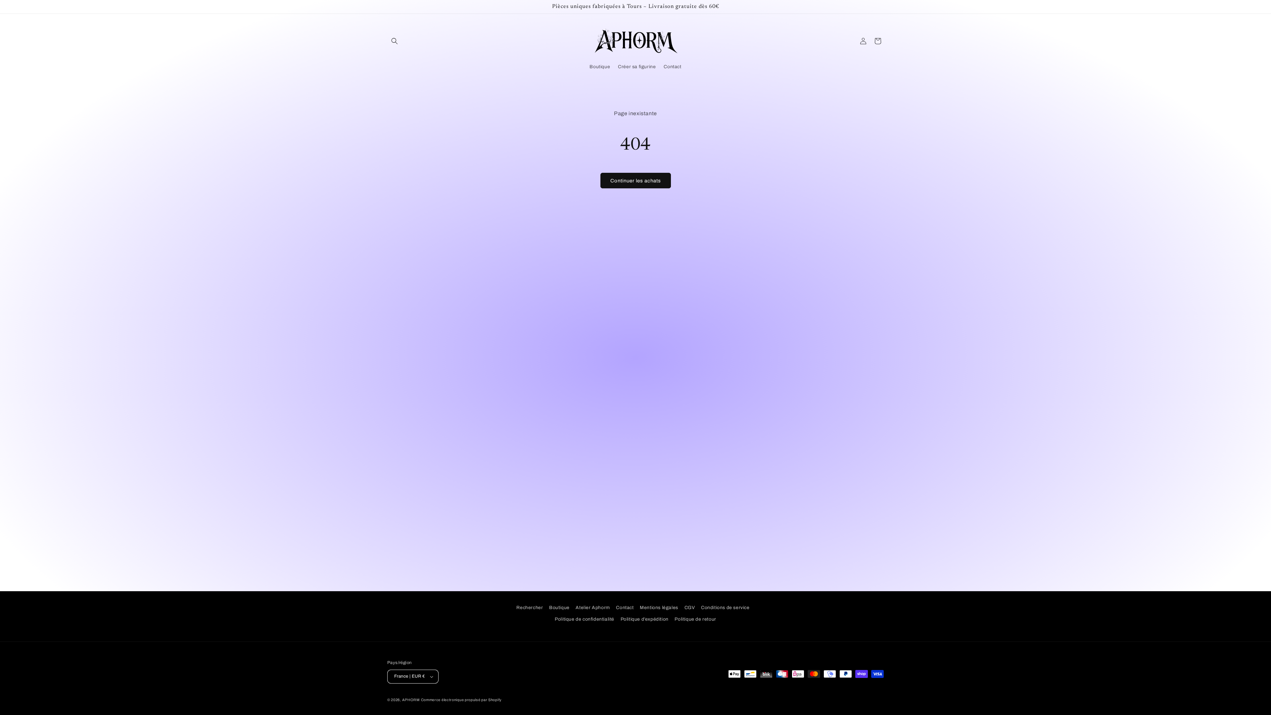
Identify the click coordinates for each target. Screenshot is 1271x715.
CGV (689, 607)
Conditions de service (725, 607)
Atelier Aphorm (593, 607)
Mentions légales (659, 607)
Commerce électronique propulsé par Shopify (461, 700)
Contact (625, 607)
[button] (394, 41)
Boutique (559, 607)
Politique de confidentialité (584, 619)
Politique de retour (695, 619)
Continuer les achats (635, 180)
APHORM (411, 700)
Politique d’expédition (645, 619)
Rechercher (529, 607)
